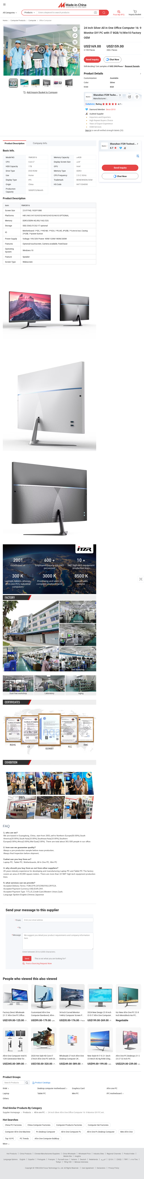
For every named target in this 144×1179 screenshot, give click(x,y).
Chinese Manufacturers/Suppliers (47, 1153)
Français (51, 1159)
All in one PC (112, 1088)
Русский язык (63, 1159)
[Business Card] (138, 155)
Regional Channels (114, 1153)
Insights (78, 1156)
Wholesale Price (84, 1153)
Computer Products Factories (69, 1125)
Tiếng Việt (68, 1162)
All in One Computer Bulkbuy (47, 1138)
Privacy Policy (113, 1168)
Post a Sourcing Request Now (37, 963)
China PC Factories (13, 1125)
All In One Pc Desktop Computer (100, 1131)
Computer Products (18, 20)
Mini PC (75, 1093)
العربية (103, 1159)
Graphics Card (78, 1088)
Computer (32, 20)
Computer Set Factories (98, 1125)
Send (27, 958)
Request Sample (132, 66)
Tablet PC (41, 1093)
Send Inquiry (92, 59)
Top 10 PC (9, 1138)
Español (31, 1159)
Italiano (74, 1159)
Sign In (88, 130)
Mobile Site (67, 1156)
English (22, 1159)
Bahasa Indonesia (81, 1162)
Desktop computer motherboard (51, 1088)
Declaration (101, 1168)
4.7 (112, 148)
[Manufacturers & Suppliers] (72, 5)
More (5, 1143)
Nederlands (93, 1159)
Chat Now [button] (114, 59)
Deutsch (83, 1159)
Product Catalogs (42, 1082)
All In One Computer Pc (71, 1131)
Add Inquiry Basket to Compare (42, 92)
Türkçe (58, 1162)
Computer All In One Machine (17, 1131)
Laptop (6, 1093)
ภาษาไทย (134, 1159)
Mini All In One (126, 1131)
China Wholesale (69, 1153)
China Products (26, 1153)
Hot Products (12, 1153)
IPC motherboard (114, 1093)
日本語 (119, 1159)
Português (41, 1159)
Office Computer (45, 20)
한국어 (110, 1159)
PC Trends (24, 1138)
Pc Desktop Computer (45, 1131)
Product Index (129, 1153)
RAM (5, 1088)
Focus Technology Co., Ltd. (53, 1168)
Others (6, 1098)
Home (5, 20)
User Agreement (88, 1168)
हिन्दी (126, 1159)
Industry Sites (99, 1153)
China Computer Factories (39, 1125)
